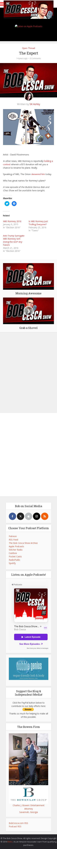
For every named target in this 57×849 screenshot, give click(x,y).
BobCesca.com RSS (18, 823)
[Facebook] (12, 516)
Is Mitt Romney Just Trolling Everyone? (38, 223)
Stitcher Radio (15, 549)
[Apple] (28, 516)
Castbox (13, 553)
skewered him (38, 174)
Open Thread (28, 48)
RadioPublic (14, 559)
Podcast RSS (15, 826)
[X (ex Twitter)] (20, 516)
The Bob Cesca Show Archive (23, 543)
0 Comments (35, 58)
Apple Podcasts (16, 546)
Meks (10, 841)
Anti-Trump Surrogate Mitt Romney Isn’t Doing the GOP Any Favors (13, 240)
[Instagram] (36, 516)
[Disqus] (28, 372)
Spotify (12, 563)
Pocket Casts (15, 556)
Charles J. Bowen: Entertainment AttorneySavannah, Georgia (28, 809)
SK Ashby (35, 104)
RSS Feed (13, 539)
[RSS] (44, 516)
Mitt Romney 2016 (12, 221)
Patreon (13, 536)
